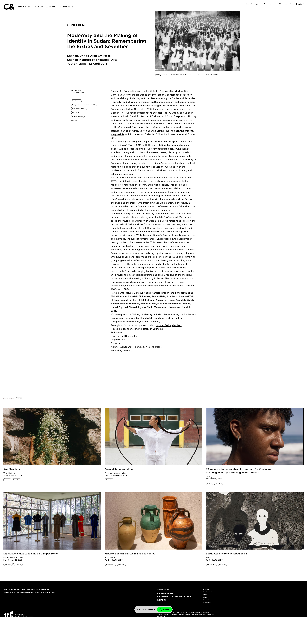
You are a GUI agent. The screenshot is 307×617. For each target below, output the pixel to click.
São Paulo (8, 564)
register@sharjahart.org (169, 325)
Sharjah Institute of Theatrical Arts (84, 105)
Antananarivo (110, 564)
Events (273, 4)
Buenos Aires (211, 564)
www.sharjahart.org (121, 350)
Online (209, 483)
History (74, 112)
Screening (218, 483)
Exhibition (16, 480)
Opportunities (261, 4)
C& (8, 7)
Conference (76, 101)
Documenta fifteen (78, 108)
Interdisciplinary (77, 116)
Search (249, 4)
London (7, 480)
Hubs (292, 4)
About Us (283, 4)
